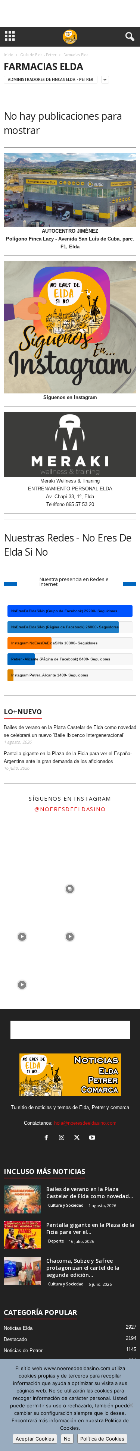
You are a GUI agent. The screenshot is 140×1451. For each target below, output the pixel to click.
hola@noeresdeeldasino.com (85, 1123)
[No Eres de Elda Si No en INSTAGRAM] (70, 327)
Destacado (15, 1339)
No (67, 1439)
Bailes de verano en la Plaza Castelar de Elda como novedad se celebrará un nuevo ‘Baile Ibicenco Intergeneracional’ (70, 731)
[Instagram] (63, 1138)
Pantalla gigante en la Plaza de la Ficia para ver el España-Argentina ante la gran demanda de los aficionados (68, 757)
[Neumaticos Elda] (70, 190)
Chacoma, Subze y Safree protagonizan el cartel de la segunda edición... (82, 1267)
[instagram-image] (22, 839)
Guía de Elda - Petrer (38, 54)
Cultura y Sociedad (66, 1205)
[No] (130, 1405)
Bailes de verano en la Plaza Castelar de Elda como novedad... (89, 1192)
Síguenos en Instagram (70, 397)
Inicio (8, 54)
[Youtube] (93, 1138)
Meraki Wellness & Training (70, 481)
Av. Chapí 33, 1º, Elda (70, 496)
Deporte (56, 1241)
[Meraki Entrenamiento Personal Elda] (70, 444)
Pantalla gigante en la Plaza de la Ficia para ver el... (90, 1228)
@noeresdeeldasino (70, 809)
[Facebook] (48, 1138)
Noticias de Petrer (23, 1350)
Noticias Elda (18, 1328)
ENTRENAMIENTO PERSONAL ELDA (70, 488)
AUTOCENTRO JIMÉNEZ (70, 231)
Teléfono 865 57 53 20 (70, 504)
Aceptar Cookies (35, 1439)
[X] (78, 1138)
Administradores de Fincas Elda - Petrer (50, 79)
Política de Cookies (102, 1439)
